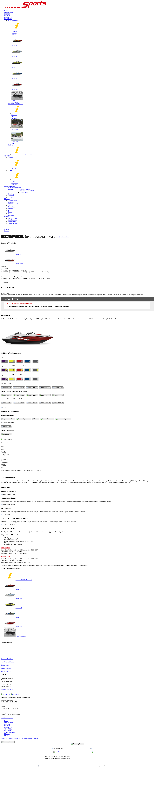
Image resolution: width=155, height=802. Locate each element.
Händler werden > (6, 671)
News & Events (8, 722)
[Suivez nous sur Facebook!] (5, 694)
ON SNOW (7, 730)
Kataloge (57, 237)
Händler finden (65, 237)
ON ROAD (7, 726)
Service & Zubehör (9, 732)
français (6, 231)
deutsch (6, 229)
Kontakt (6, 735)
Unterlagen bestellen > (7, 659)
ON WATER (8, 729)
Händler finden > (5, 665)
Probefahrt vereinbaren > (8, 662)
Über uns (7, 734)
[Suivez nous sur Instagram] (16, 694)
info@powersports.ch (7, 689)
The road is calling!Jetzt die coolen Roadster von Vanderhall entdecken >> (97, 757)
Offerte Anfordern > (6, 668)
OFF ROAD (8, 727)
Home (6, 721)
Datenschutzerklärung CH (15, 738)
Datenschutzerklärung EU (31, 738)
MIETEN (7, 724)
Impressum (4, 738)
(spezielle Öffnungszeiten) (7, 718)
